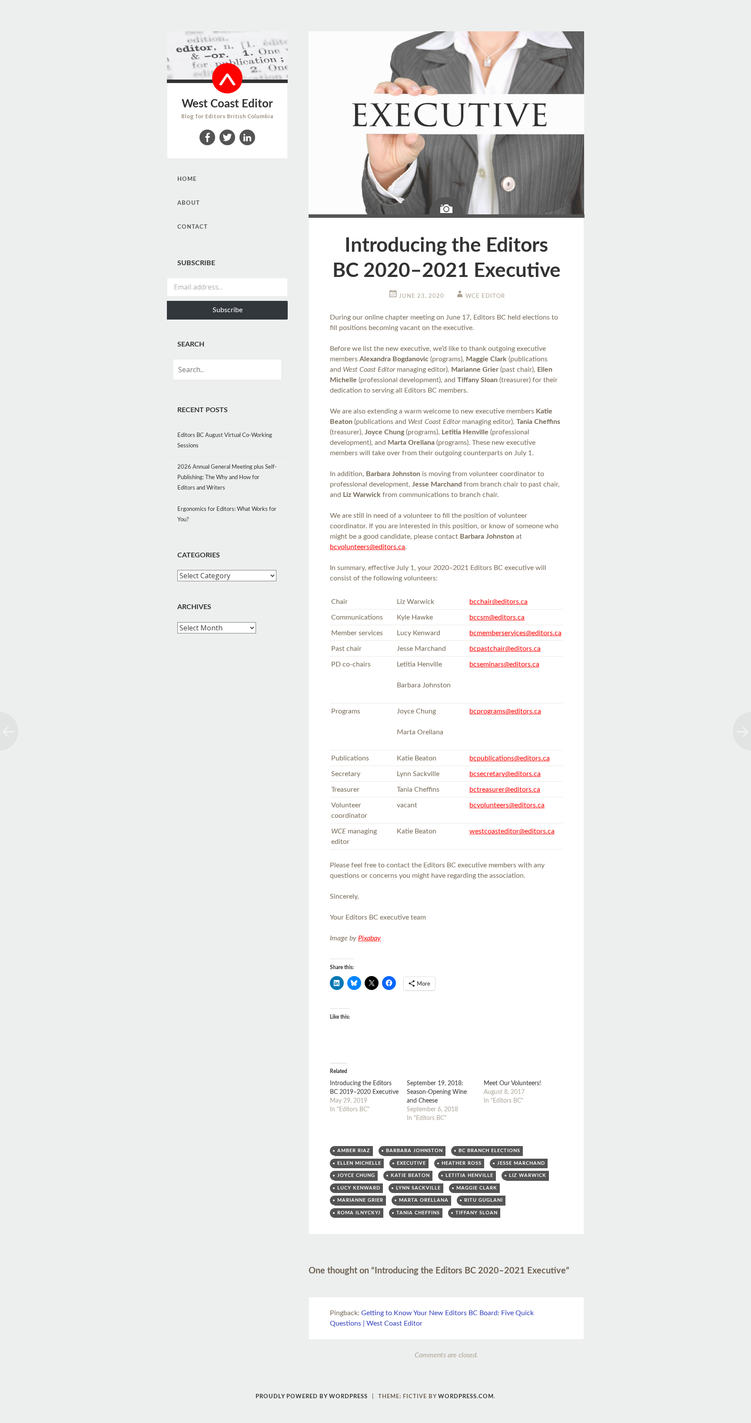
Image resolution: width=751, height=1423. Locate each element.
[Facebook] (207, 137)
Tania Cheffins (418, 1212)
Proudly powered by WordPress (312, 1397)
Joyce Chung (356, 1175)
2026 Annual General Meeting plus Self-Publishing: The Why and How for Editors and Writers (227, 477)
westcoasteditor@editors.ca (512, 831)
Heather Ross (462, 1163)
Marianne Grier (360, 1200)
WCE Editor (485, 296)
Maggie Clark (476, 1188)
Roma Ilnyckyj (359, 1212)
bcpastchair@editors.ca (505, 648)
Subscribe (228, 310)
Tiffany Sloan (476, 1212)
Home (186, 179)
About (188, 203)
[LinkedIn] (247, 137)
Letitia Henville (469, 1175)
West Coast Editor (227, 104)
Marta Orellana (424, 1200)
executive (411, 1163)
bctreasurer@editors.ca (504, 789)
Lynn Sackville (418, 1188)
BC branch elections (489, 1150)
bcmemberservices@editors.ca (515, 633)
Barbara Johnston (414, 1150)
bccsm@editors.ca (497, 617)
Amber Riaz (353, 1150)
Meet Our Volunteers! (512, 1083)
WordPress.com (466, 1397)
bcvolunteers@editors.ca (367, 546)
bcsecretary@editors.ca (505, 773)
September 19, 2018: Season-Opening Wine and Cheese (437, 1092)
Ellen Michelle (359, 1163)
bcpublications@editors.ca (509, 758)
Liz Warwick (527, 1175)
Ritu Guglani (483, 1200)
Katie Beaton (410, 1175)
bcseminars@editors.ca (504, 664)
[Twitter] (227, 137)
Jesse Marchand (521, 1163)
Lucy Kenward (358, 1188)
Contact (192, 227)
